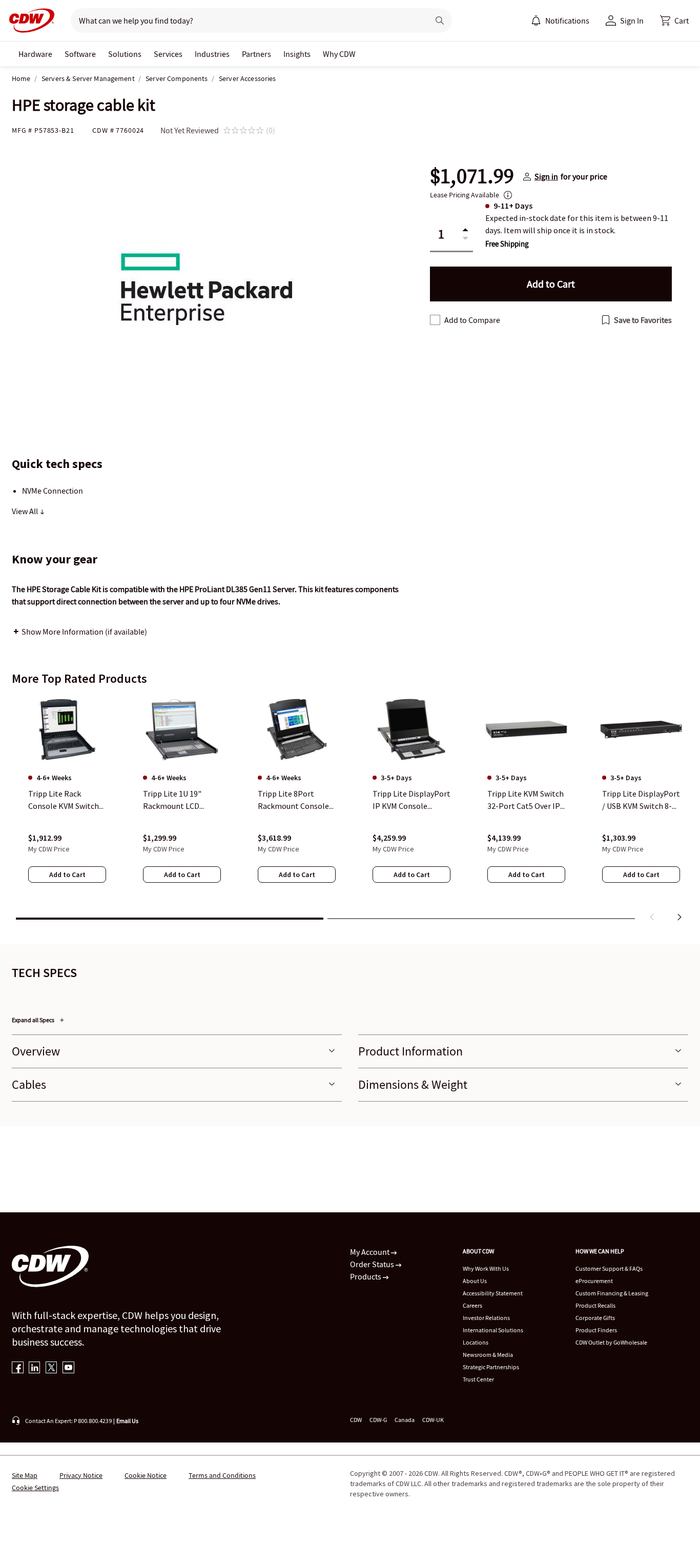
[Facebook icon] (18, 1368)
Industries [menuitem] (212, 54)
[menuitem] (536, 20)
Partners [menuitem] (256, 54)
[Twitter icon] (51, 1368)
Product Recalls (595, 1305)
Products (366, 1276)
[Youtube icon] (68, 1368)
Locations (475, 1342)
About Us (475, 1281)
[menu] (560, 20)
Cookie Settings (35, 1487)
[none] (35, 54)
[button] (674, 20)
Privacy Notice (80, 1475)
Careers (472, 1305)
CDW (356, 1420)
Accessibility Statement (493, 1293)
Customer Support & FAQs (609, 1268)
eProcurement (594, 1281)
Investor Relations (486, 1318)
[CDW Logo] (28, 20)
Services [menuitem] (168, 54)
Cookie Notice (146, 1475)
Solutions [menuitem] (124, 54)
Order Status (373, 1264)
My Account (370, 1252)
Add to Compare (472, 320)
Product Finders (596, 1330)
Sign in (546, 176)
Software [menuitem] (80, 54)
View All (25, 511)
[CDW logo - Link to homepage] (28, 20)
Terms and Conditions (222, 1475)
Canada (405, 1420)
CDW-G (378, 1420)
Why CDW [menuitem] (339, 54)
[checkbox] (435, 320)
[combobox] (246, 20)
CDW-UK (433, 1420)
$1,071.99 (472, 176)
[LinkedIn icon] (34, 1368)
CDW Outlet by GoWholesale (611, 1342)
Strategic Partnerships (491, 1367)
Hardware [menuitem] (35, 54)
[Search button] (439, 20)
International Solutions (493, 1330)
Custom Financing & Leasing (611, 1293)
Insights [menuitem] (297, 54)
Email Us (127, 1421)
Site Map (24, 1475)
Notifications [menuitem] (567, 20)
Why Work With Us (486, 1268)
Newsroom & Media (488, 1354)
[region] (350, 810)
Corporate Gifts (595, 1318)
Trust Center (478, 1379)
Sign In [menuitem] (632, 20)
